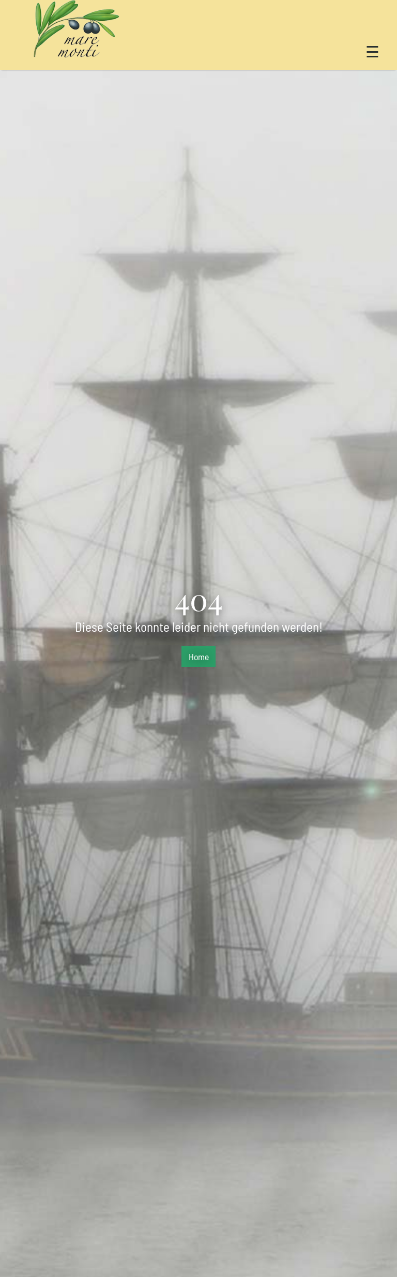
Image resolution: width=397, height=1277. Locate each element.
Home (199, 656)
